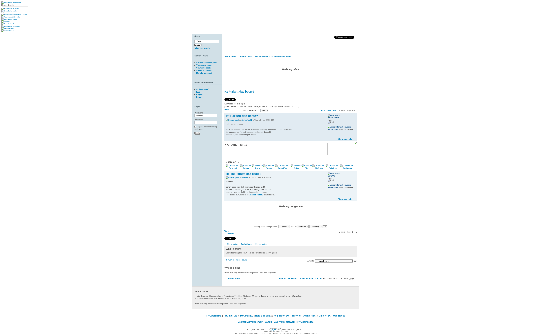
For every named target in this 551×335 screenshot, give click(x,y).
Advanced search (202, 48)
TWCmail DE (230, 316)
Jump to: (310, 261)
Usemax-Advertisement (250, 322)
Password (198, 120)
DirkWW (245, 177)
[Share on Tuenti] (257, 168)
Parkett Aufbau (256, 195)
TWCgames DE (305, 322)
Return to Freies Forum (236, 260)
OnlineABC (325, 316)
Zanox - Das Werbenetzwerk (280, 322)
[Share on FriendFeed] (283, 168)
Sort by (294, 227)
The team (292, 278)
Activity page (202, 89)
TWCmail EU (246, 316)
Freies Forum (261, 56)
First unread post (328, 110)
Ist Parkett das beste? (281, 56)
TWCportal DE (214, 316)
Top (354, 137)
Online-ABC (309, 316)
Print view (350, 62)
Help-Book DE (263, 316)
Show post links (345, 139)
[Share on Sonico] (269, 168)
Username (198, 113)
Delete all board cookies (311, 278)
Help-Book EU (281, 316)
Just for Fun (246, 56)
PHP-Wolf (296, 316)
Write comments (229, 110)
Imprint (282, 278)
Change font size (355, 63)
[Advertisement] (290, 79)
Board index (230, 56)
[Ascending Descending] (318, 227)
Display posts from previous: (266, 227)
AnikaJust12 (246, 120)
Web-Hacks (339, 316)
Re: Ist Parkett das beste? (243, 173)
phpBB (273, 330)
